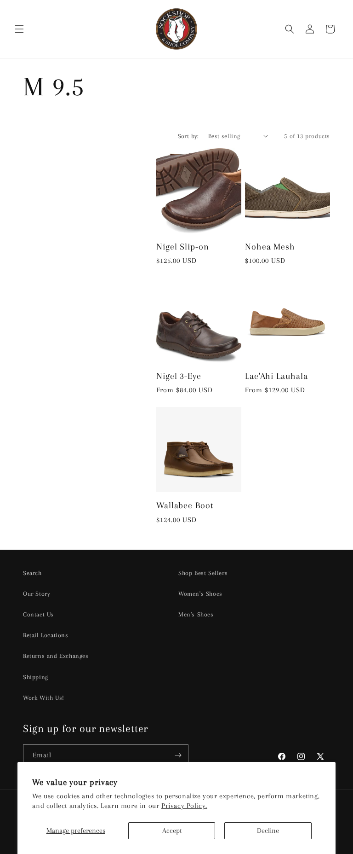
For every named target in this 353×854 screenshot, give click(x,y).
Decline (268, 830)
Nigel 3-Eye (178, 376)
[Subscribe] (178, 755)
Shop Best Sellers (203, 572)
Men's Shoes (196, 614)
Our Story (36, 593)
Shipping (35, 677)
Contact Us (38, 614)
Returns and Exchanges (56, 655)
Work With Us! (43, 697)
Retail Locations (45, 635)
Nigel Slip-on (182, 246)
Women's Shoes (200, 593)
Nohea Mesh (270, 246)
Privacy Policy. (184, 806)
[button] (19, 29)
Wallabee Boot (184, 505)
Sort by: (188, 136)
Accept (172, 830)
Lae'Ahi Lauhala (276, 376)
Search (32, 572)
